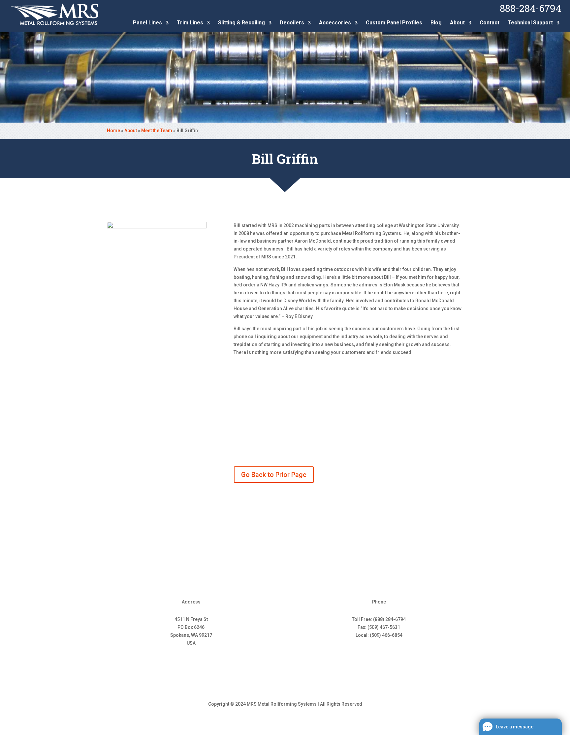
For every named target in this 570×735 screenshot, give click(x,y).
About (457, 23)
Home (113, 130)
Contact (489, 23)
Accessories (335, 23)
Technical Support (530, 23)
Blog (436, 23)
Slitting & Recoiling (241, 23)
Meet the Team (156, 130)
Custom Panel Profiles (394, 23)
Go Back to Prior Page (273, 475)
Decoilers (292, 23)
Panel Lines (147, 23)
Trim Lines (190, 23)
